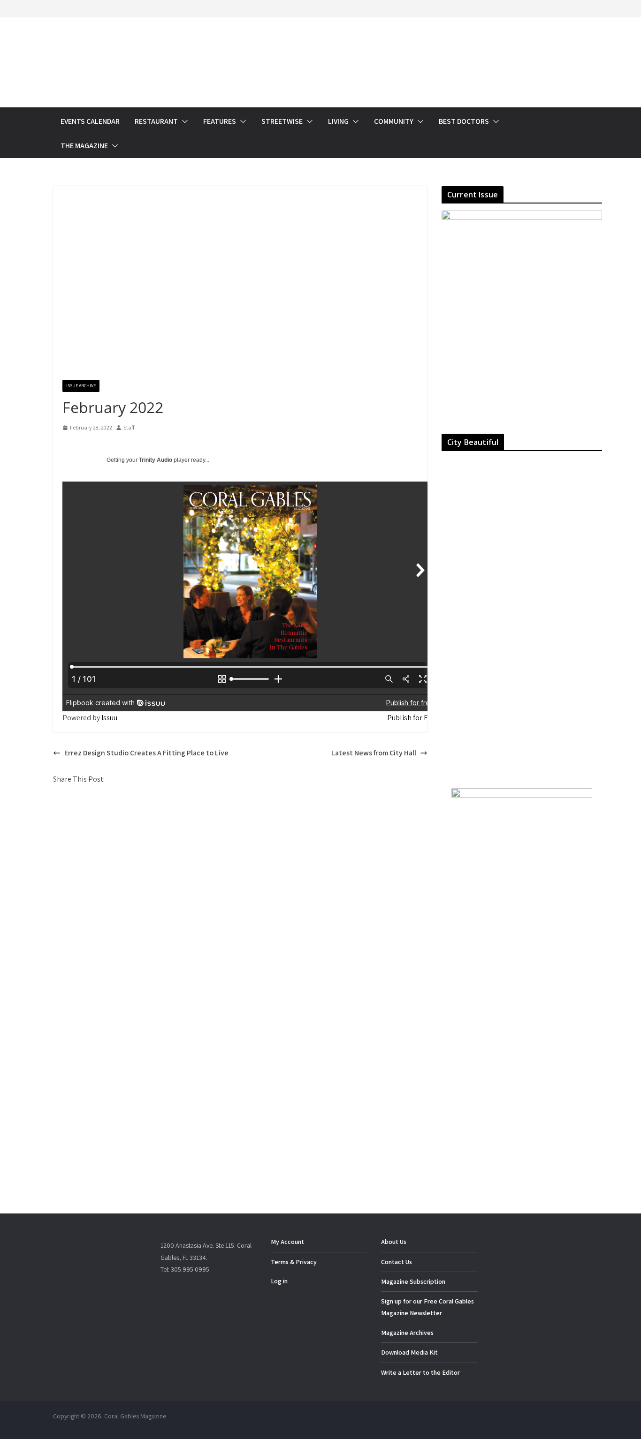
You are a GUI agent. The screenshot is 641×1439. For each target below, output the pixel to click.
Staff (128, 427)
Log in (279, 1281)
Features (219, 121)
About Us (393, 1241)
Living (338, 121)
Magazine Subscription (413, 1281)
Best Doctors (464, 121)
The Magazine (84, 146)
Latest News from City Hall (373, 753)
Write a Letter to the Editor (420, 1372)
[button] (183, 121)
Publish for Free (412, 718)
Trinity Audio (155, 460)
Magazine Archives (407, 1332)
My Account (287, 1241)
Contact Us (396, 1262)
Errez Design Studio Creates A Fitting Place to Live (146, 753)
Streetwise (282, 121)
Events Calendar (90, 121)
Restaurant (156, 121)
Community (393, 121)
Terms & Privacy (294, 1262)
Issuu (109, 718)
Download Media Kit (409, 1352)
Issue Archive (81, 386)
